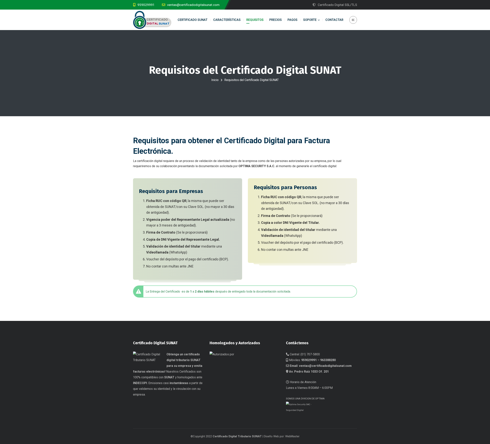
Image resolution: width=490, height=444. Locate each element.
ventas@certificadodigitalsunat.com (325, 366)
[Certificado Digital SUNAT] (152, 20)
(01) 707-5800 (310, 354)
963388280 (328, 360)
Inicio (215, 80)
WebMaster (292, 436)
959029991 (309, 360)
